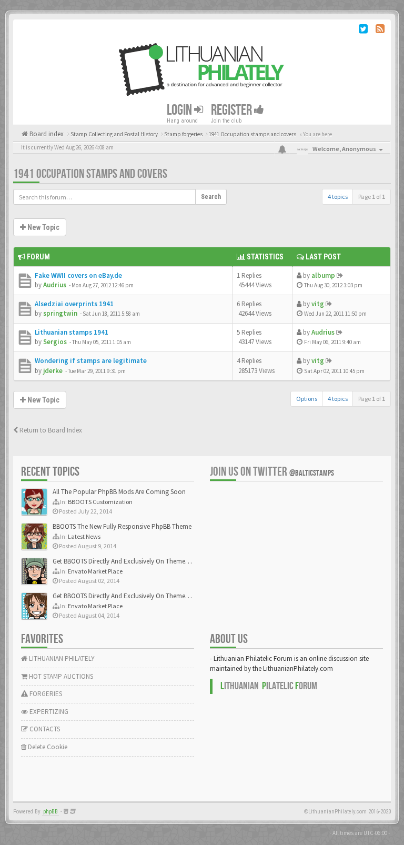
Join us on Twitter (272, 471)
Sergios (55, 341)
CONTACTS (44, 729)
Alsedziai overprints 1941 (74, 303)
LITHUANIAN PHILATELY (61, 658)
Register (232, 110)
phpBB (50, 811)
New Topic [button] (42, 227)
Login (180, 110)
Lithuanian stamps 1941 (71, 332)
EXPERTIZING (48, 711)
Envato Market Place (95, 571)
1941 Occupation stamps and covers (90, 174)
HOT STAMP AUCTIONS (60, 676)
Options (306, 399)
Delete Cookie (46, 746)
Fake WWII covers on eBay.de (78, 275)
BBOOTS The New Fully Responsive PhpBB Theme (122, 526)
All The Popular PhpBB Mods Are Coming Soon (119, 491)
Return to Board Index (50, 430)
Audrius (54, 284)
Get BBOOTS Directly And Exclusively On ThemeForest (128, 561)
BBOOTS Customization (100, 502)
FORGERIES (45, 693)
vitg (317, 303)
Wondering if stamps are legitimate (91, 360)
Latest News (84, 536)
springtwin (60, 313)
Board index (46, 133)
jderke (53, 370)
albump (323, 275)
